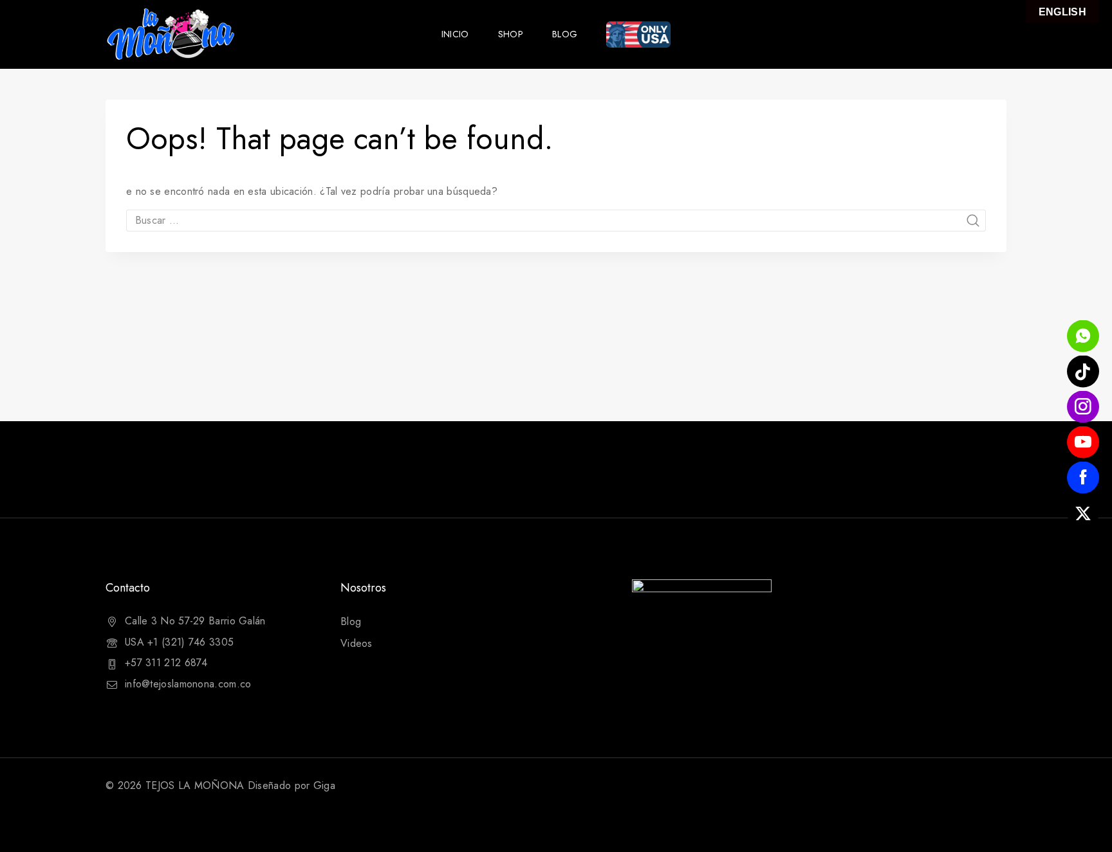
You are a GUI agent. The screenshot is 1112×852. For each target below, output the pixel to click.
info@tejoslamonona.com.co (188, 683)
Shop (510, 34)
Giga (324, 785)
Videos (356, 643)
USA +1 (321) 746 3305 (179, 642)
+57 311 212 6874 (166, 662)
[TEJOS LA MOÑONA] (170, 34)
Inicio (455, 34)
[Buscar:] (556, 220)
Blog (564, 34)
